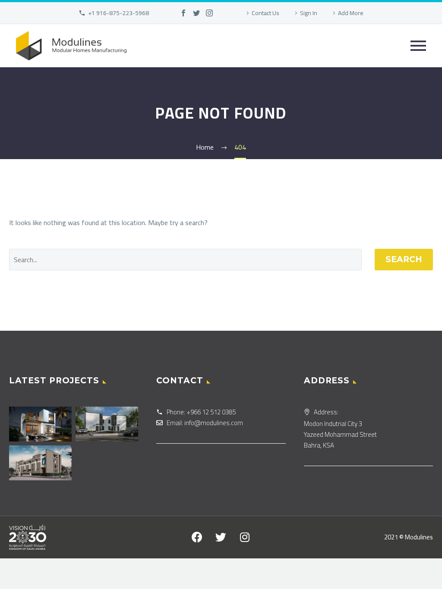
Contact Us (265, 13)
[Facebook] (183, 12)
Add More (350, 13)
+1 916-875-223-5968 (118, 13)
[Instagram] (209, 12)
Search (403, 259)
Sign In (308, 13)
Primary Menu (418, 45)
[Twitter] (196, 12)
